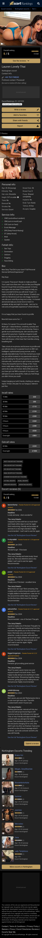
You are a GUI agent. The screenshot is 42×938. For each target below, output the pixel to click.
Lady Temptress (21, 851)
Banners (5, 929)
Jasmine (18, 810)
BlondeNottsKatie (22, 783)
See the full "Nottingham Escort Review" (22, 535)
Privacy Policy (33, 926)
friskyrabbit (23, 541)
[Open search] (38, 3)
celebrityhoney (13, 690)
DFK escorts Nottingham (12, 469)
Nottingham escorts (22, 9)
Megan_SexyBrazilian (23, 769)
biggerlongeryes (22, 654)
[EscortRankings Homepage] (21, 4)
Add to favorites (20, 115)
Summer (18, 796)
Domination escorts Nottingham (15, 477)
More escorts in (21, 867)
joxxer (21, 573)
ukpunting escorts (25, 484)
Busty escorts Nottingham (13, 461)
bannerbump (24, 506)
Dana (17, 837)
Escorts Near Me (9, 932)
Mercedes (19, 824)
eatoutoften (23, 610)
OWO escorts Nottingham (12, 465)
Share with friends (20, 120)
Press (12, 929)
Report (20, 126)
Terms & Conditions (17, 926)
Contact (5, 926)
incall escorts (23, 481)
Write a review (20, 109)
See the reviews (20, 61)
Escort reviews (6, 9)
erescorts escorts (10, 484)
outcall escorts (9, 481)
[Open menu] (3, 3)
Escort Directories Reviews (27, 929)
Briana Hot (19, 755)
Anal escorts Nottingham (13, 473)
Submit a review (32, 743)
